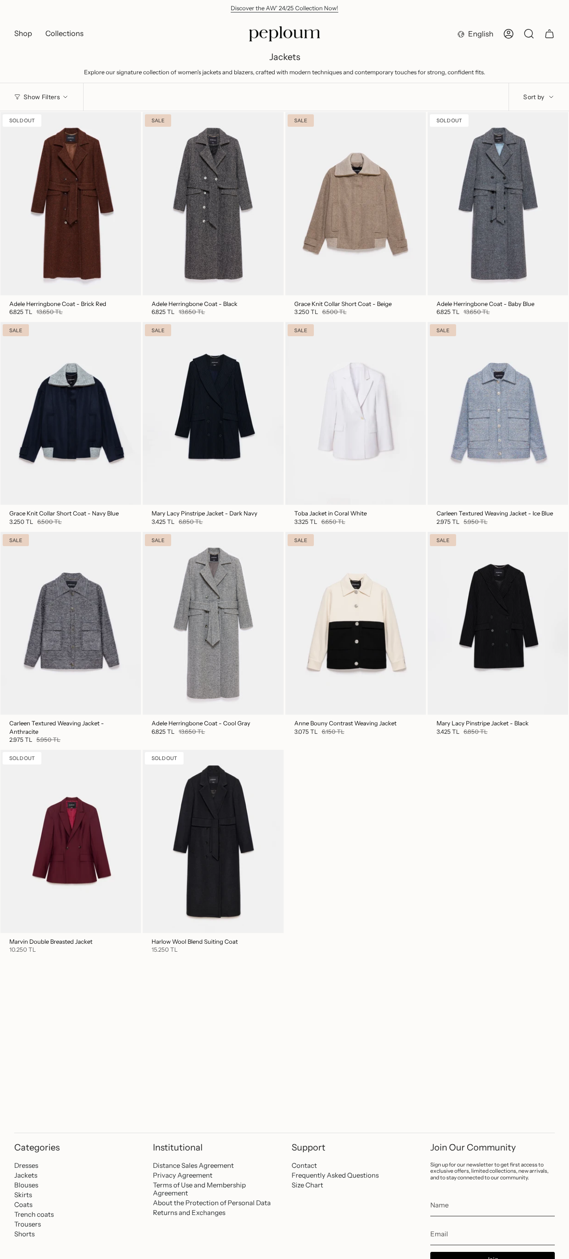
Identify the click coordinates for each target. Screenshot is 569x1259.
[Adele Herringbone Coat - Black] (213, 203)
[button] (23, 34)
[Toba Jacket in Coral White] (355, 413)
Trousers (27, 1224)
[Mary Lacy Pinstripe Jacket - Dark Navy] (213, 413)
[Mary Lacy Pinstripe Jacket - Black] (498, 623)
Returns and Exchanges (189, 1212)
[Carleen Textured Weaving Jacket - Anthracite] (70, 623)
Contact (304, 1165)
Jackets (25, 1175)
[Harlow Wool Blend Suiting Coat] (213, 841)
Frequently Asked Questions (335, 1175)
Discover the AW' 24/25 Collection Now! (284, 8)
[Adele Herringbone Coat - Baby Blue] (498, 203)
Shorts (24, 1234)
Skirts (23, 1195)
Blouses (26, 1185)
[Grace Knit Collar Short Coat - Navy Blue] (70, 413)
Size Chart (307, 1185)
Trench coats (34, 1214)
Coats (23, 1204)
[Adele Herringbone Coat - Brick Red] (70, 203)
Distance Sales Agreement (193, 1165)
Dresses (26, 1165)
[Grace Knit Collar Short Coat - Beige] (355, 203)
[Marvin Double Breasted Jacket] (70, 841)
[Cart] (549, 33)
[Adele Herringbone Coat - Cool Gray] (213, 623)
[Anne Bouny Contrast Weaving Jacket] (355, 623)
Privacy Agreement (182, 1175)
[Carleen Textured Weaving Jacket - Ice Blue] (498, 413)
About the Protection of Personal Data (212, 1203)
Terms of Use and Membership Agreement (199, 1189)
